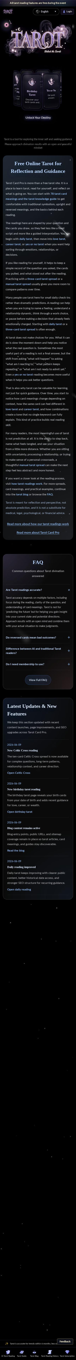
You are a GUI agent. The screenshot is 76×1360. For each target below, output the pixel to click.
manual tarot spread (18, 284)
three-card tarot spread (42, 279)
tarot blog (22, 494)
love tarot (59, 239)
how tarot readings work (26, 483)
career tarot (13, 244)
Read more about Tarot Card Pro (38, 532)
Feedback (65, 1341)
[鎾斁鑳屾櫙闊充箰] (6, 24)
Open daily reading (19, 889)
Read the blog (15, 850)
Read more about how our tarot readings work (38, 524)
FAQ (50, 494)
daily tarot (25, 239)
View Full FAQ (38, 680)
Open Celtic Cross (18, 772)
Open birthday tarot (19, 811)
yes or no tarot (34, 244)
